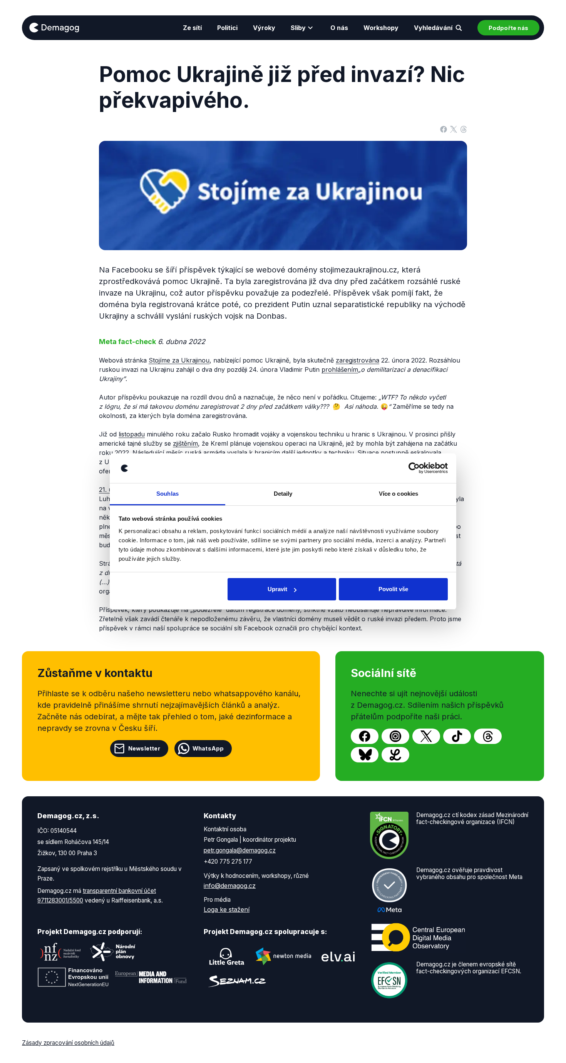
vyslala (237, 452)
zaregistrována (357, 360)
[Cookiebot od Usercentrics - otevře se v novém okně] (414, 468)
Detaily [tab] (283, 493)
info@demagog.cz (230, 885)
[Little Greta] (226, 956)
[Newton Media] (283, 956)
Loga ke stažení (227, 909)
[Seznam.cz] (237, 981)
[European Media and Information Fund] (151, 977)
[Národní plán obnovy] (113, 951)
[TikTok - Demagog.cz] (457, 736)
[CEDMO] (418, 937)
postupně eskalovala (411, 452)
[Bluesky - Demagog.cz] (364, 754)
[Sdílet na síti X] (453, 128)
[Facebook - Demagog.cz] (364, 736)
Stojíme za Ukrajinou (179, 360)
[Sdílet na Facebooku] (443, 128)
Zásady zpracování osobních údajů (68, 1042)
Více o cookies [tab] (398, 493)
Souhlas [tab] (167, 493)
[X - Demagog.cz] (426, 736)
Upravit (277, 589)
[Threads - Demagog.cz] (488, 736)
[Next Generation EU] (73, 977)
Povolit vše (393, 589)
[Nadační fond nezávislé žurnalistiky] (60, 951)
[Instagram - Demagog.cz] (395, 736)
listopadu (132, 434)
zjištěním (185, 443)
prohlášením (340, 369)
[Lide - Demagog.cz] (395, 754)
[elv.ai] (338, 956)
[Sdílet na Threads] (463, 128)
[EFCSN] (389, 979)
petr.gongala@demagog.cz (240, 850)
